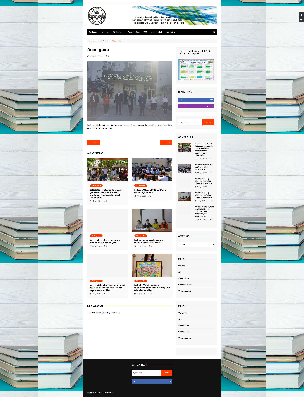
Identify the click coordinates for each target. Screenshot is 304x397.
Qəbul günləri (156, 32)
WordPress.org (184, 291)
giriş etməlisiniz (113, 312)
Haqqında (105, 32)
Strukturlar (117, 32)
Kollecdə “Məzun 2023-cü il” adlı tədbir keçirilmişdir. (150, 191)
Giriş (180, 272)
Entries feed (183, 278)
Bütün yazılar (96, 186)
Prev (95, 142)
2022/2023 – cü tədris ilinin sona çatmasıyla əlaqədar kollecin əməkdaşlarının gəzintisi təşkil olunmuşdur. (105, 194)
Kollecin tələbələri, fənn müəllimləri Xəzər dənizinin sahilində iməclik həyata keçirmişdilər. (107, 288)
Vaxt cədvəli (170, 32)
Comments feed (185, 284)
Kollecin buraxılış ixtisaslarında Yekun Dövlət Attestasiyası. (105, 241)
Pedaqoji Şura (133, 32)
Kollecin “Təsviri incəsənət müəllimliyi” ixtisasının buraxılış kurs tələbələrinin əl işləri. (152, 288)
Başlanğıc (93, 32)
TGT (145, 32)
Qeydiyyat (182, 266)
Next (164, 142)
